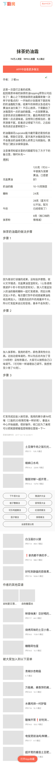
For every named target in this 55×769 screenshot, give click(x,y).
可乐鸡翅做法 (15, 510)
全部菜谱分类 (27, 524)
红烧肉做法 (40, 510)
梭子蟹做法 (15, 503)
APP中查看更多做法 (27, 69)
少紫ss (15, 79)
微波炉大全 (40, 496)
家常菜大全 (40, 503)
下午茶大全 (15, 496)
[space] (9, 4)
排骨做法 (40, 517)
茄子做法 (15, 517)
